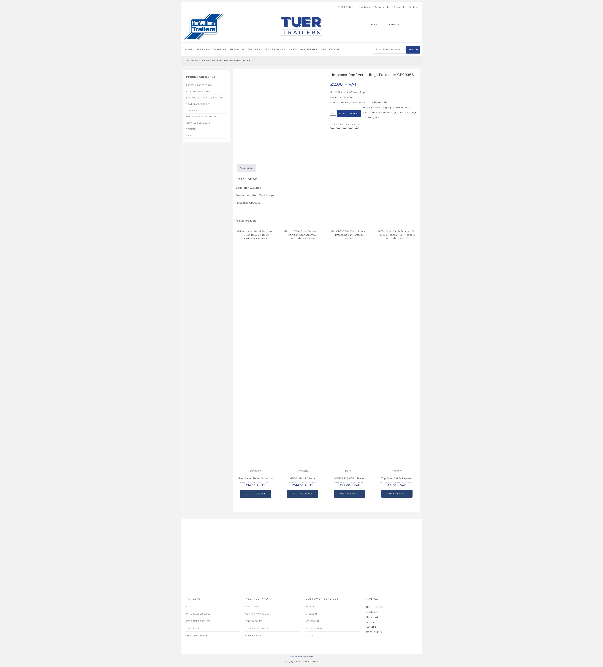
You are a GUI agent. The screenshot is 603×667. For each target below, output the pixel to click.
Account (399, 6)
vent (377, 117)
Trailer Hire (330, 49)
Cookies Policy (254, 635)
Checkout (374, 24)
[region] (301, 552)
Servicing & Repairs (303, 49)
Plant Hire (251, 606)
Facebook (364, 6)
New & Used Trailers (245, 49)
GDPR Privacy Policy (257, 614)
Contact (413, 6)
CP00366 (403, 112)
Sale (189, 135)
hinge (413, 112)
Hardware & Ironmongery (201, 116)
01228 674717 (346, 6)
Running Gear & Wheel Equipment (205, 98)
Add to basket (349, 113)
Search (413, 49)
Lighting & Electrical (199, 91)
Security (191, 129)
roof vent (368, 117)
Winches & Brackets (198, 123)
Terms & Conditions (257, 628)
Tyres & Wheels (195, 110)
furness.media (305, 656)
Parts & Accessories (211, 49)
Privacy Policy (253, 621)
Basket (309, 606)
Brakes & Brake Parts (199, 85)
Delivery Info (381, 6)
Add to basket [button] (255, 493)
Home (189, 49)
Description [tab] (246, 168)
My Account (312, 621)
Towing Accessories (198, 104)
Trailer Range (274, 49)
